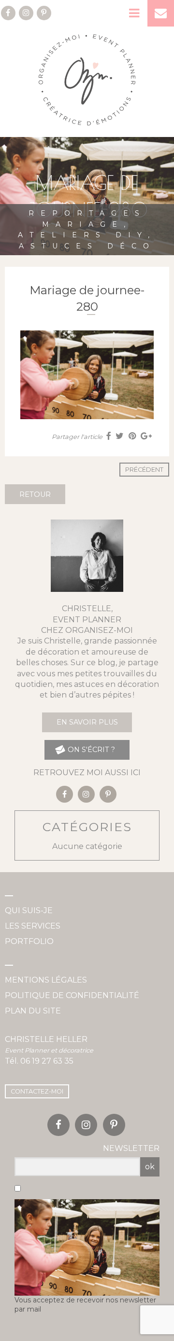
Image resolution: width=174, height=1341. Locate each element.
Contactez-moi (37, 1091)
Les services (32, 925)
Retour (35, 494)
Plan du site (33, 1010)
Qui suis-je (29, 910)
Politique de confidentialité (72, 995)
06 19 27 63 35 (46, 1061)
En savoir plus (87, 722)
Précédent (144, 469)
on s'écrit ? (90, 749)
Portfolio (29, 941)
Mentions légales (46, 980)
